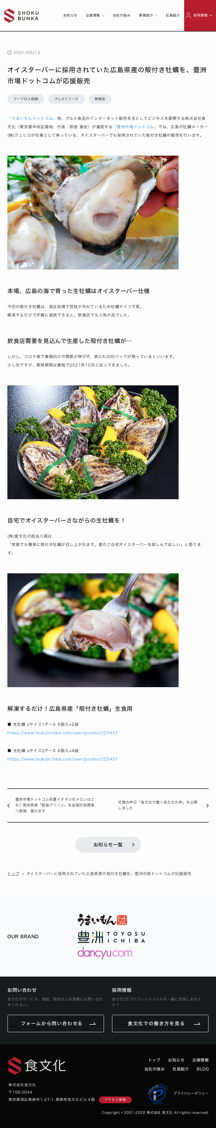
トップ (13, 874)
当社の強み (122, 15)
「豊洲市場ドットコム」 (135, 127)
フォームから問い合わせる (52, 1023)
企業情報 (200, 1060)
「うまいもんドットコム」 (32, 118)
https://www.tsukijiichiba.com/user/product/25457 (62, 733)
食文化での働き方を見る (156, 1023)
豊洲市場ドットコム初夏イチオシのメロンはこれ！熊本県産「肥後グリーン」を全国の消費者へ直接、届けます (55, 805)
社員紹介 (173, 15)
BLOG (203, 1069)
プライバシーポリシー (191, 1093)
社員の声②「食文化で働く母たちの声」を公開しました (157, 805)
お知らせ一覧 (108, 844)
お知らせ (70, 15)
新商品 (100, 99)
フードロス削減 (25, 99)
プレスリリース (66, 99)
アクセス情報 (115, 1099)
